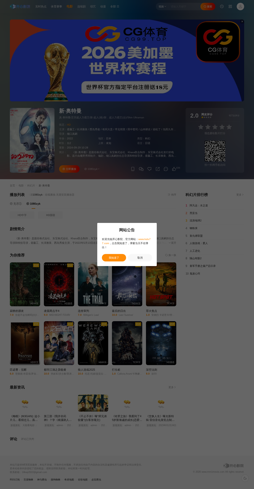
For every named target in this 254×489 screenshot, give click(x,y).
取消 (140, 257)
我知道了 (114, 257)
